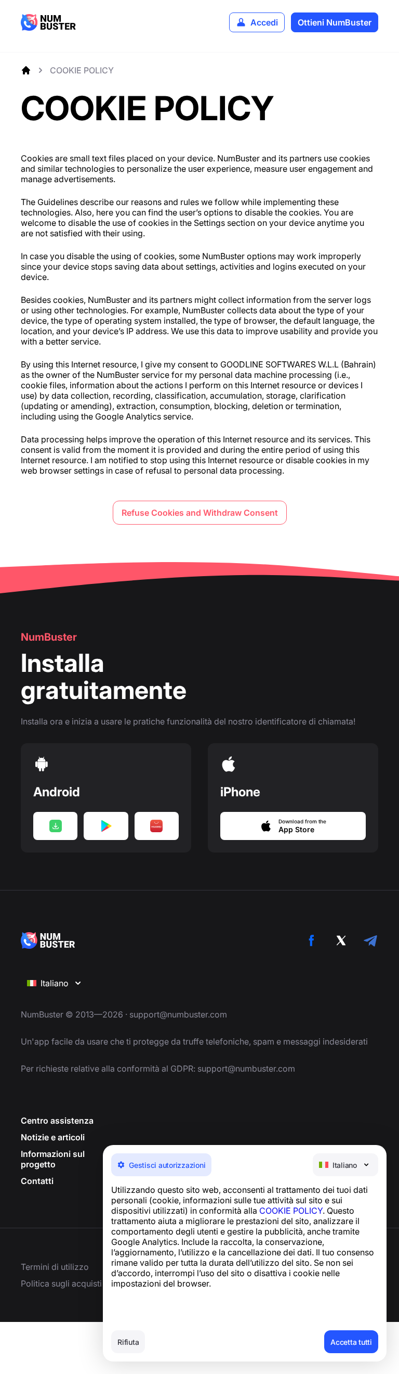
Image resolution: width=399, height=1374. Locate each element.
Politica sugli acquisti (61, 1283)
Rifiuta (128, 1342)
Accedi (264, 22)
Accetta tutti (351, 1342)
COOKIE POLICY (291, 1210)
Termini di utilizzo (55, 1267)
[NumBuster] (48, 22)
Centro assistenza (57, 1120)
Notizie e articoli (53, 1137)
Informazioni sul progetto (53, 1159)
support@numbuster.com (178, 1014)
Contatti (37, 1181)
